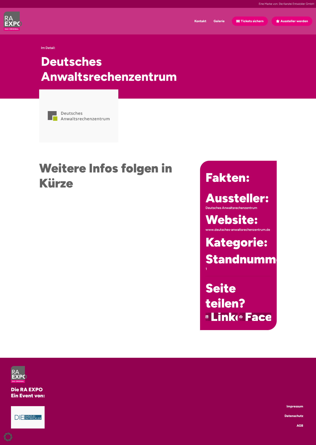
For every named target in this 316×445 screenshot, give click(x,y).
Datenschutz (294, 416)
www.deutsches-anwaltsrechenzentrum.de (238, 230)
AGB (300, 425)
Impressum (295, 406)
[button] (222, 317)
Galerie (219, 21)
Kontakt (200, 21)
